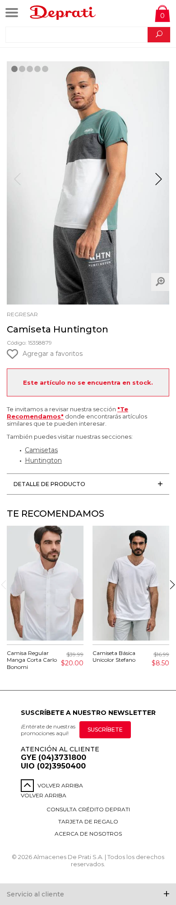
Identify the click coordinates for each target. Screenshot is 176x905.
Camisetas (41, 450)
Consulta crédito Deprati (88, 809)
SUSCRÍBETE (105, 729)
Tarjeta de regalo (88, 821)
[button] (159, 183)
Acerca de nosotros (88, 833)
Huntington (43, 460)
